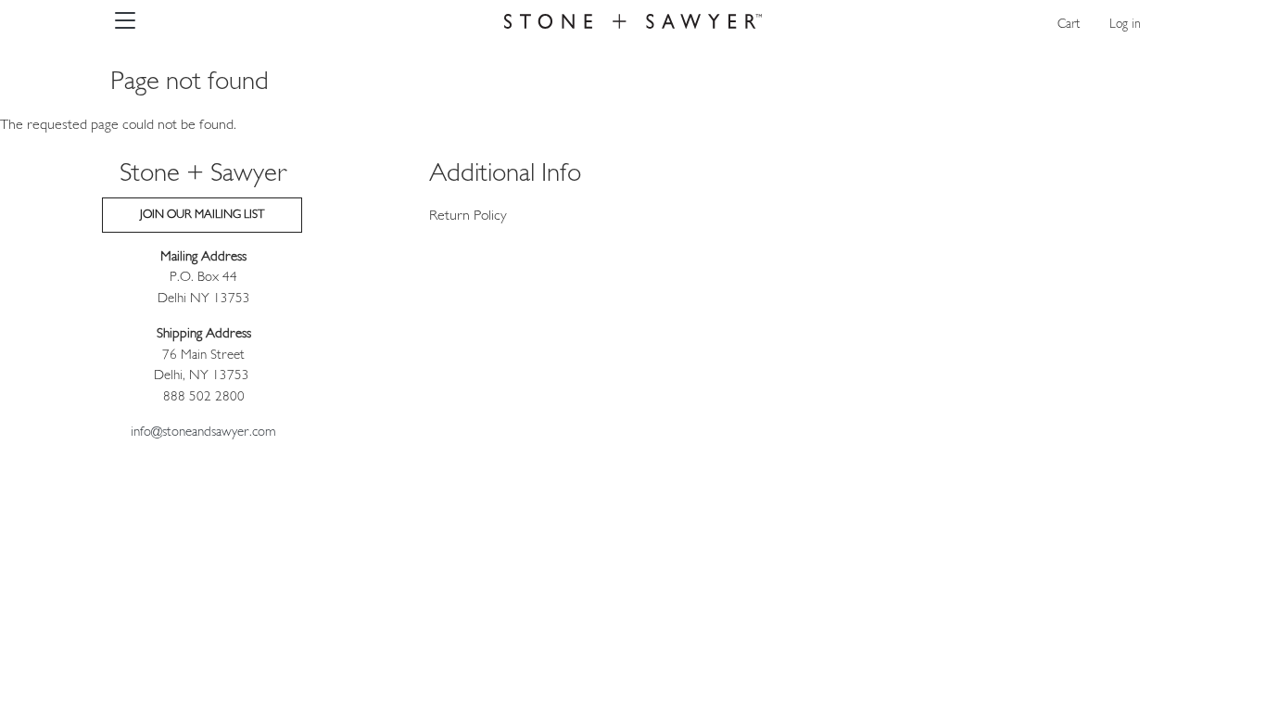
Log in (1125, 25)
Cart (1068, 25)
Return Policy (468, 216)
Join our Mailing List (202, 215)
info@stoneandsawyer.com (203, 432)
